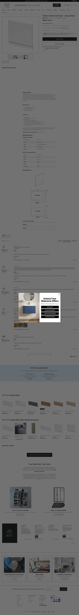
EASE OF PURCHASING (50, 310)
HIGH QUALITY (50, 307)
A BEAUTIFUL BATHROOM (50, 313)
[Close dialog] (59, 294)
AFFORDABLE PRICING (50, 316)
